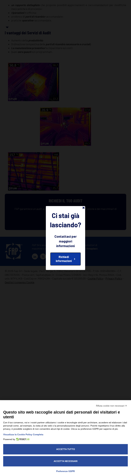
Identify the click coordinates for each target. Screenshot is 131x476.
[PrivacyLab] (22, 439)
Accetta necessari (65, 461)
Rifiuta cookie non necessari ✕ (111, 405)
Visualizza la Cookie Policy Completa (23, 434)
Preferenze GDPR (65, 471)
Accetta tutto (65, 449)
